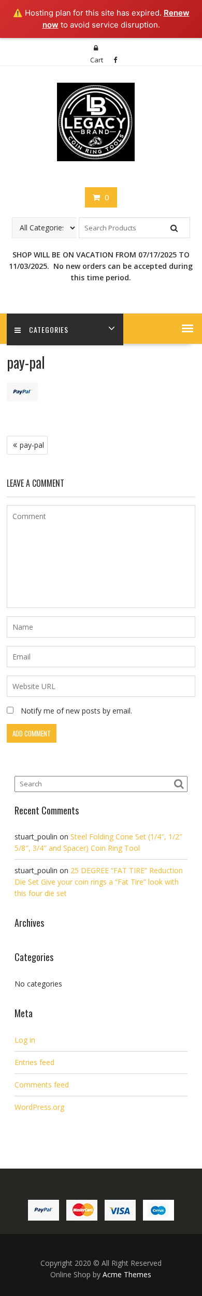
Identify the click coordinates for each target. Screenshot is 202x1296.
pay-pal (32, 445)
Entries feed (34, 1062)
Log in (25, 1040)
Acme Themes (127, 1274)
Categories (48, 329)
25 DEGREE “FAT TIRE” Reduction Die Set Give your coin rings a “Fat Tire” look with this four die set (99, 881)
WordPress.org (39, 1107)
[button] (187, 328)
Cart (96, 59)
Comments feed (42, 1085)
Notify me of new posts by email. (76, 711)
